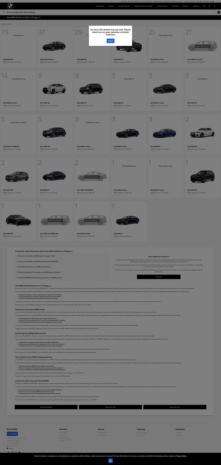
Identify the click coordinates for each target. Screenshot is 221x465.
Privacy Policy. (181, 456)
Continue (110, 41)
